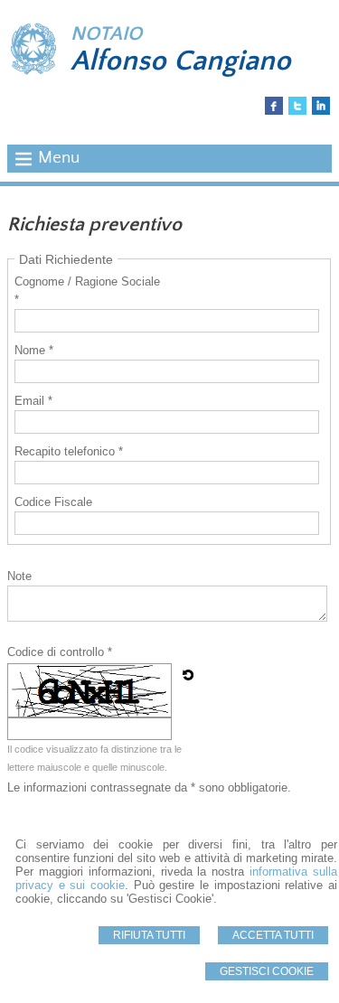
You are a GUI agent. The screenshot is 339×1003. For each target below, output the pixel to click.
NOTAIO (106, 34)
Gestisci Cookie (267, 971)
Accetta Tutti (273, 935)
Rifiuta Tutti (149, 935)
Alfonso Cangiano (181, 61)
